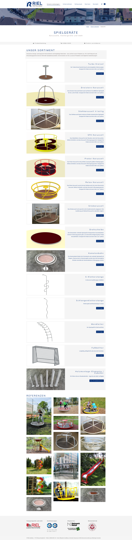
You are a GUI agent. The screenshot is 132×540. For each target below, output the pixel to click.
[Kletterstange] (38, 445)
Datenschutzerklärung (86, 537)
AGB (80, 537)
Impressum (76, 537)
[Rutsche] (93, 469)
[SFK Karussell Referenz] (93, 405)
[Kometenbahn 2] (93, 495)
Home (87, 26)
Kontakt (71, 537)
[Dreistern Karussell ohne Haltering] (38, 416)
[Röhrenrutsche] (38, 465)
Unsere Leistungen (95, 26)
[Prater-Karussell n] (65, 423)
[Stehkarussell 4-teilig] (93, 425)
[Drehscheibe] (65, 405)
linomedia (99, 537)
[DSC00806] (38, 485)
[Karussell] (65, 492)
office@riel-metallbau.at (65, 537)
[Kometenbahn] (38, 504)
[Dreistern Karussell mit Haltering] (65, 441)
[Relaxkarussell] (93, 444)
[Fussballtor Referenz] (65, 466)
